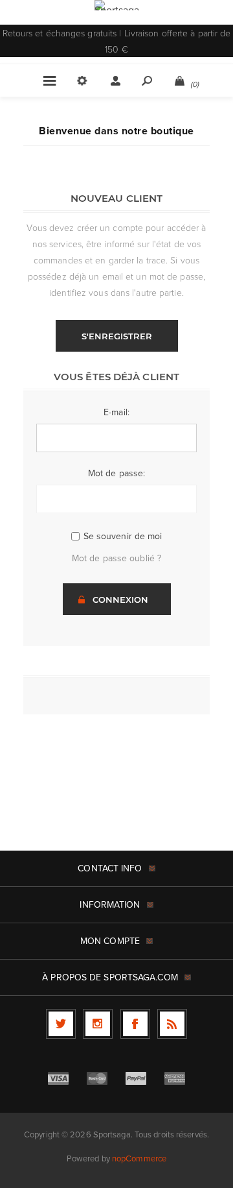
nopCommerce (139, 1158)
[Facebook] (135, 1024)
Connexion (120, 599)
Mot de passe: (116, 473)
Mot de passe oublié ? (116, 558)
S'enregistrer (117, 336)
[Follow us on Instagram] (97, 1024)
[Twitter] (61, 1024)
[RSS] (172, 1024)
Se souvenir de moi (122, 536)
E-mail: (116, 412)
